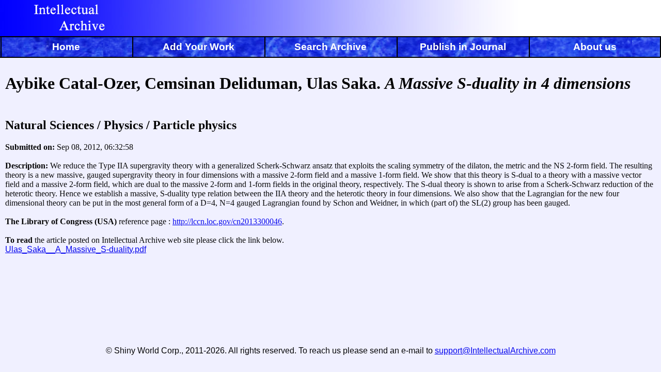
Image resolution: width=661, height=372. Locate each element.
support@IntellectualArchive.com (495, 350)
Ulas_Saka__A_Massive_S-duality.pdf (75, 249)
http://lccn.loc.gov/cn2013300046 (227, 221)
